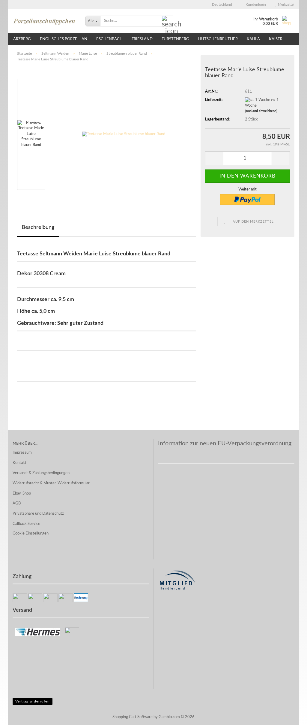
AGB (17, 503)
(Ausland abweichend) (261, 111)
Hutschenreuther (218, 39)
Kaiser (275, 39)
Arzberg (22, 39)
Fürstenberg (175, 39)
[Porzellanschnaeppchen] (44, 21)
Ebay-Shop (22, 493)
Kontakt (19, 463)
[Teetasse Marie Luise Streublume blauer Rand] (123, 134)
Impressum (22, 453)
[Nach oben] (291, 715)
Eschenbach (109, 39)
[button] (220, 4)
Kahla (253, 39)
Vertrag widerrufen (32, 701)
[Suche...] (167, 21)
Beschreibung (38, 227)
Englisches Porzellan (63, 39)
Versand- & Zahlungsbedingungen (41, 473)
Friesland (142, 39)
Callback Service (26, 524)
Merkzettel (285, 4)
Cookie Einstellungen (31, 533)
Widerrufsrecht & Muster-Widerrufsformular (51, 483)
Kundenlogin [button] (255, 4)
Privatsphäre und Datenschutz (38, 514)
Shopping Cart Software (132, 717)
